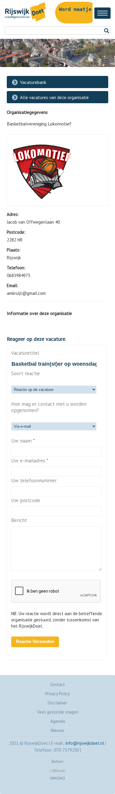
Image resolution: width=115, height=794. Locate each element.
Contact (57, 684)
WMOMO (57, 778)
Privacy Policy (57, 693)
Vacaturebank (33, 82)
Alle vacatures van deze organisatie (54, 97)
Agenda (57, 721)
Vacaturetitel (25, 353)
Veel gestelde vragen (57, 712)
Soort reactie (25, 373)
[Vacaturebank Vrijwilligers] (24, 21)
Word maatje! (76, 9)
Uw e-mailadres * (29, 461)
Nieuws (57, 730)
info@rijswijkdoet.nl (84, 743)
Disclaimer (57, 703)
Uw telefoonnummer (34, 481)
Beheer (57, 761)
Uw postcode (25, 500)
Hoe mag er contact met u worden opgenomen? (48, 407)
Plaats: (13, 250)
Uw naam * (23, 441)
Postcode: (16, 232)
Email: (12, 285)
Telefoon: (16, 267)
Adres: (13, 214)
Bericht (19, 520)
